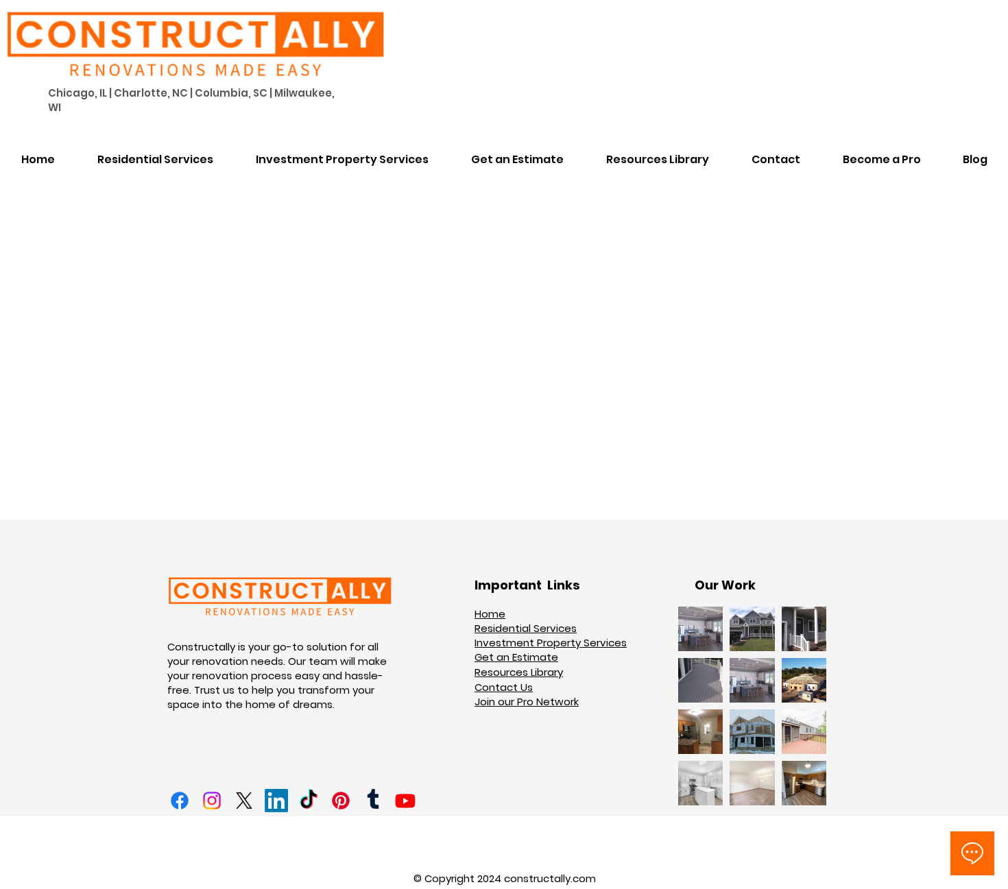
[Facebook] (179, 800)
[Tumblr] (373, 800)
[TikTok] (308, 800)
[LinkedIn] (276, 800)
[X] (244, 800)
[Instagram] (212, 800)
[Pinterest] (340, 800)
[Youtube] (405, 800)
